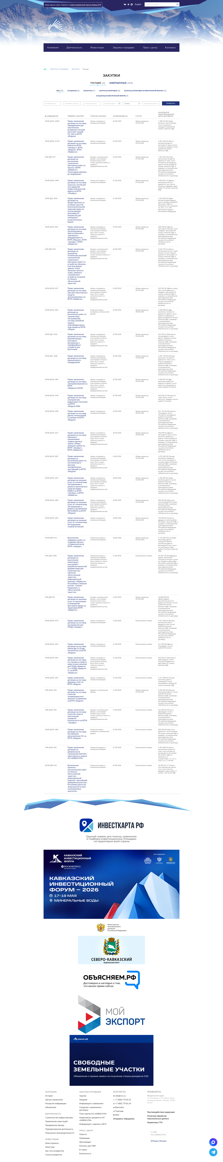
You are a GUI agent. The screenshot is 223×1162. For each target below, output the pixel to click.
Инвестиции (97, 47)
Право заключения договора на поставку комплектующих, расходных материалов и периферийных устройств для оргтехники (77, 341)
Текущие (97, 83)
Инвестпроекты (52, 1143)
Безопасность (85, 1154)
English (138, 4)
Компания (52, 47)
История (49, 1096)
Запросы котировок (109, 90)
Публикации (84, 1138)
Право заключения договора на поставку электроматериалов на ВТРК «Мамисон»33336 (77, 383)
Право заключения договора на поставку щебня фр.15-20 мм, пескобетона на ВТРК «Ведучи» (77, 648)
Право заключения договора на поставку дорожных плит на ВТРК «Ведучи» (77, 681)
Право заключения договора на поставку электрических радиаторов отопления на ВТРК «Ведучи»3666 (77, 401)
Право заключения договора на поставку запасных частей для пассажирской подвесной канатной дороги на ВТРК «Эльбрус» (77, 187)
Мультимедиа (85, 1142)
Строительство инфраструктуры (59, 1118)
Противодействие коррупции (161, 1112)
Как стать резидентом (54, 1151)
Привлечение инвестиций (56, 1121)
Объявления (50, 1107)
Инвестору (50, 1147)
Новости (83, 1134)
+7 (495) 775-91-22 (123, 1100)
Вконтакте (119, 1107)
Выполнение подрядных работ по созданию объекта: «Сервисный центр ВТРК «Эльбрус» (76, 542)
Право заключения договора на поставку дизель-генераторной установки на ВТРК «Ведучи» (77, 415)
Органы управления (54, 1100)
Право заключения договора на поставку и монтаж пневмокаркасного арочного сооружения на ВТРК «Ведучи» (77, 695)
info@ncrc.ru (120, 1096)
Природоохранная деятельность (59, 1129)
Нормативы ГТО (154, 1122)
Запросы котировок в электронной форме (145, 90)
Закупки (75, 69)
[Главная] (45, 69)
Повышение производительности (59, 1133)
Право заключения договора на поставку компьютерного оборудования (77, 359)
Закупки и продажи (123, 47)
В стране (83, 1150)
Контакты (170, 47)
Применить (170, 103)
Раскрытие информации (55, 1104)
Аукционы (73, 90)
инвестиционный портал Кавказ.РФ (85, 5)
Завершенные (121, 83)
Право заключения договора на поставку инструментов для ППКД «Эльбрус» (77, 624)
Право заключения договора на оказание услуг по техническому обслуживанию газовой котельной (77, 522)
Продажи (83, 1100)
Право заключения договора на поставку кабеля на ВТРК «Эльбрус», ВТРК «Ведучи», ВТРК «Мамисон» (77, 146)
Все (60, 90)
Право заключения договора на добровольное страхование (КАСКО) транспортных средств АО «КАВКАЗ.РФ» (77, 753)
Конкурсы (89, 90)
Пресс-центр (150, 47)
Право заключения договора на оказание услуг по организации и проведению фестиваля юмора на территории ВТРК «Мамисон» (77, 603)
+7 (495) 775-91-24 (123, 1104)
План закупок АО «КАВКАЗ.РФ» (93, 1114)
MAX (117, 1115)
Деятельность (74, 47)
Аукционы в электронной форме (112, 96)
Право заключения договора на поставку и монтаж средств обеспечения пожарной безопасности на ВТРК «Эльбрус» (77, 716)
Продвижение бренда (54, 1125)
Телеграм (119, 1111)
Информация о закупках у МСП (92, 1124)
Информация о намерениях (91, 1104)
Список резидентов (53, 1155)
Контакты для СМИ (87, 1146)
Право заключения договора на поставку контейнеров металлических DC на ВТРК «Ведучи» (77, 734)
